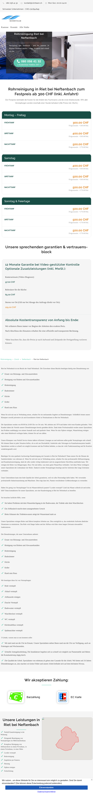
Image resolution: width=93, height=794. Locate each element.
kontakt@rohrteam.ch (33, 3)
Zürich (16, 359)
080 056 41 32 (12, 3)
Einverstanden (46, 787)
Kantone (4, 27)
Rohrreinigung (6, 359)
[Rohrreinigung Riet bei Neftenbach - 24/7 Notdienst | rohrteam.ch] (12, 18)
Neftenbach (26, 359)
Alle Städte (24, 27)
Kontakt (13, 27)
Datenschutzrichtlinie (47, 792)
